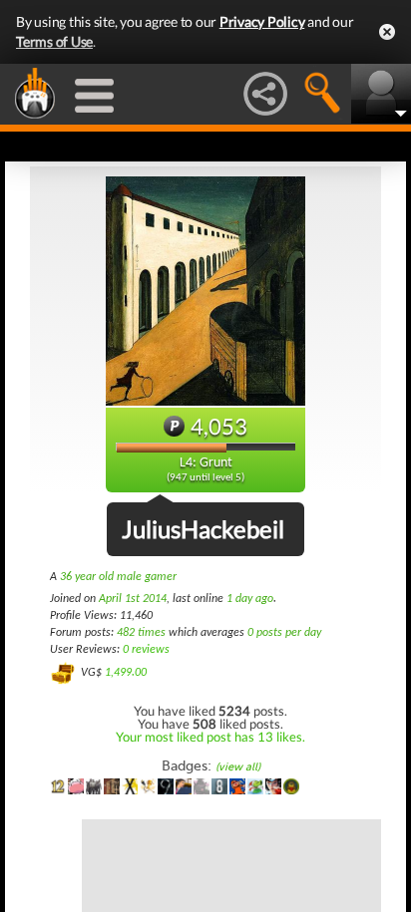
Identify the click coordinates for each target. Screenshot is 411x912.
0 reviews (146, 650)
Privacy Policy (262, 21)
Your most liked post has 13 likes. (210, 737)
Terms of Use (54, 41)
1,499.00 (126, 673)
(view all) (237, 766)
